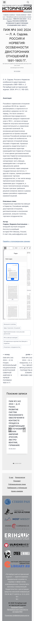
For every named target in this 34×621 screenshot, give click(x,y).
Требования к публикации (17, 488)
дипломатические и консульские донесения (14, 333)
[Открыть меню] (4, 2)
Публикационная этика (17, 484)
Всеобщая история (17, 67)
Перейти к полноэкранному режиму (16, 241)
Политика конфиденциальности (17, 615)
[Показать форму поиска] (28, 2)
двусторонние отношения (12, 328)
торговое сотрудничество (12, 347)
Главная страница (9, 14)
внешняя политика (10, 324)
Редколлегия (20, 477)
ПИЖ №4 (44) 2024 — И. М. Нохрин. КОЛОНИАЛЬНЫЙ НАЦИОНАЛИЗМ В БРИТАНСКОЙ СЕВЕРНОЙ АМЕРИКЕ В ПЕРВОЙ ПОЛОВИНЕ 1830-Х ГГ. (9, 369)
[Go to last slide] (9, 429)
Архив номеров (21, 14)
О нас (11, 477)
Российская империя (10, 337)
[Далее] (24, 429)
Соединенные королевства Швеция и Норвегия (15, 342)
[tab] (13, 463)
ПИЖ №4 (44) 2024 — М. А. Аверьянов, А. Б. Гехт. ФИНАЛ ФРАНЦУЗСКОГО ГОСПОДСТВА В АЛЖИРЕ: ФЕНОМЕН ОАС (25, 365)
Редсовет (17, 481)
